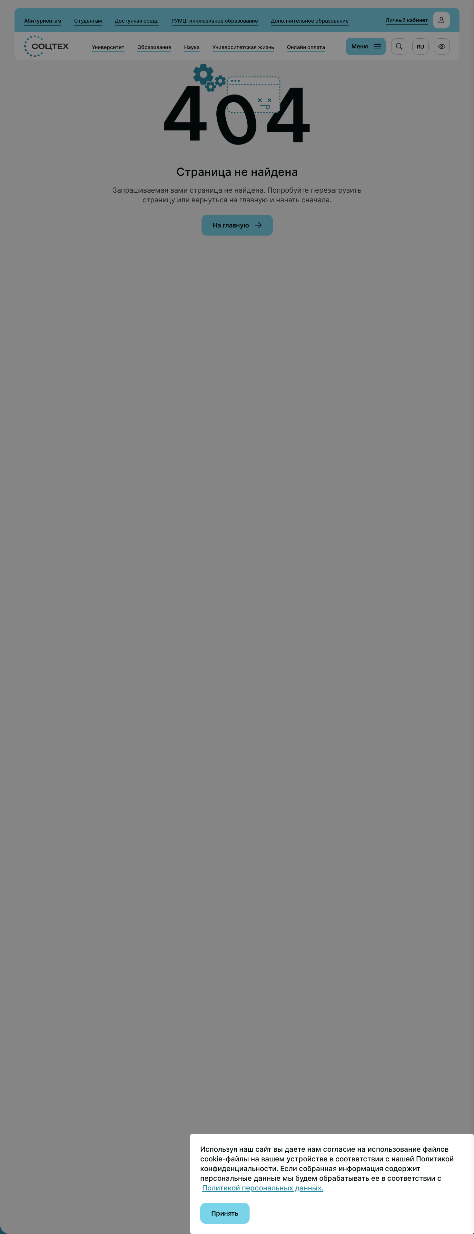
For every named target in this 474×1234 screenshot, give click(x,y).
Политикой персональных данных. (262, 1188)
